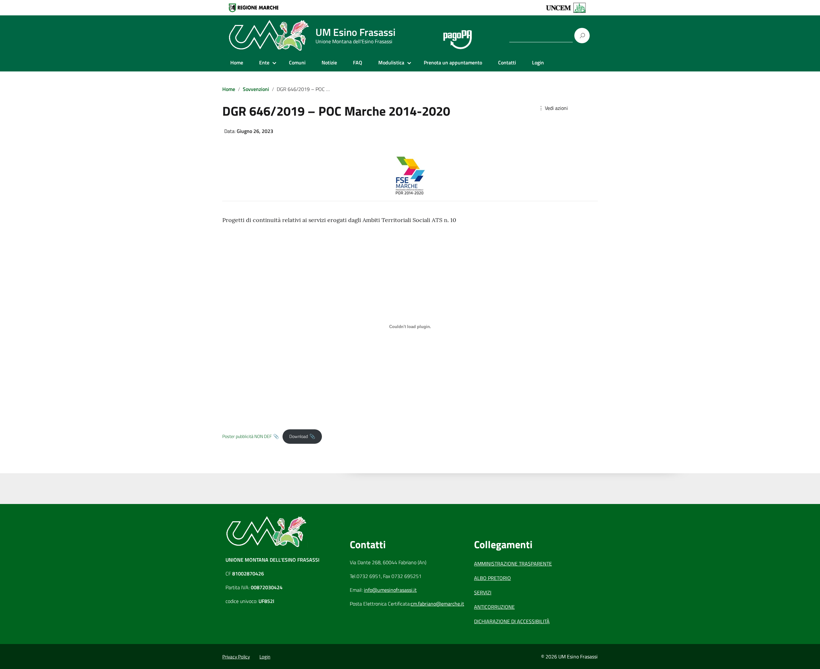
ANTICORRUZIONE (494, 607)
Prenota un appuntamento (453, 62)
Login (538, 62)
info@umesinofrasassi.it (390, 590)
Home (236, 62)
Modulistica (391, 62)
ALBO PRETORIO (492, 578)
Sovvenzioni (256, 89)
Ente (264, 62)
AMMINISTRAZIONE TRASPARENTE (513, 563)
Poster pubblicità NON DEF (247, 436)
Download (298, 436)
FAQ (357, 62)
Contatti (507, 62)
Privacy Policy (236, 656)
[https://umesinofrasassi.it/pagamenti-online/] (457, 36)
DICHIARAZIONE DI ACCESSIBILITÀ (512, 621)
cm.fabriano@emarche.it (437, 603)
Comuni (297, 62)
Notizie (329, 62)
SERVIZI (482, 592)
